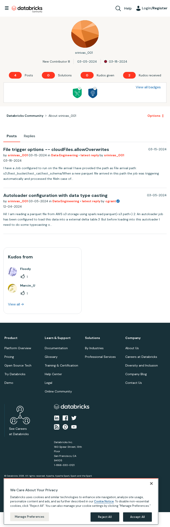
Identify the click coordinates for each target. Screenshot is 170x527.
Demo (8, 383)
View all (14, 304)
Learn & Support (58, 338)
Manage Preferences (29, 517)
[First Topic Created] (92, 92)
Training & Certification (61, 365)
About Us (132, 348)
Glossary (51, 357)
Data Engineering (65, 155)
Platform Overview (17, 348)
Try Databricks (14, 374)
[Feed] (56, 427)
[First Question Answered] (77, 92)
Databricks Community (27, 9)
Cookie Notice (104, 501)
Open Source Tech (17, 365)
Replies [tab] (29, 136)
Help (128, 8)
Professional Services (100, 357)
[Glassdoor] (65, 427)
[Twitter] (74, 418)
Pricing (9, 357)
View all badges (148, 87)
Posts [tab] (12, 136)
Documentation (56, 348)
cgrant (110, 201)
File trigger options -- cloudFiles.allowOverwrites (56, 149)
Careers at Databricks (141, 357)
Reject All (105, 517)
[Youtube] (74, 427)
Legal (48, 383)
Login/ (155, 8)
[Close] (151, 483)
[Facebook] (65, 418)
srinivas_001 (18, 155)
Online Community (58, 391)
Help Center (53, 374)
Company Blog (136, 374)
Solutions (92, 338)
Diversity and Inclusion (141, 365)
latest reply (90, 155)
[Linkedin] (56, 418)
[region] (81, 501)
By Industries (94, 348)
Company (133, 338)
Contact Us (133, 383)
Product (10, 338)
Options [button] (153, 116)
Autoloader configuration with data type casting (55, 195)
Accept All (137, 517)
